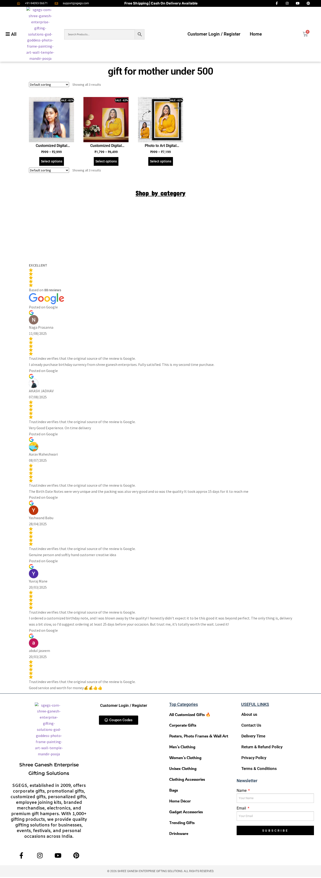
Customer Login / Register (214, 34)
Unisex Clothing (182, 768)
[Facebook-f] (21, 855)
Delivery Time (253, 736)
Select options (51, 161)
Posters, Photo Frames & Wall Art (198, 735)
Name (242, 790)
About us (249, 714)
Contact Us (251, 725)
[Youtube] (58, 855)
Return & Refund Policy (261, 746)
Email (242, 808)
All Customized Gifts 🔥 (190, 714)
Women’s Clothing (185, 757)
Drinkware (178, 833)
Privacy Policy (253, 757)
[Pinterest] (76, 855)
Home (256, 34)
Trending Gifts (182, 822)
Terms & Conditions (259, 768)
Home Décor (180, 800)
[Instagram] (39, 855)
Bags (173, 790)
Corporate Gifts (182, 725)
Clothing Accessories (187, 779)
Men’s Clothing (182, 746)
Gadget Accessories (186, 811)
